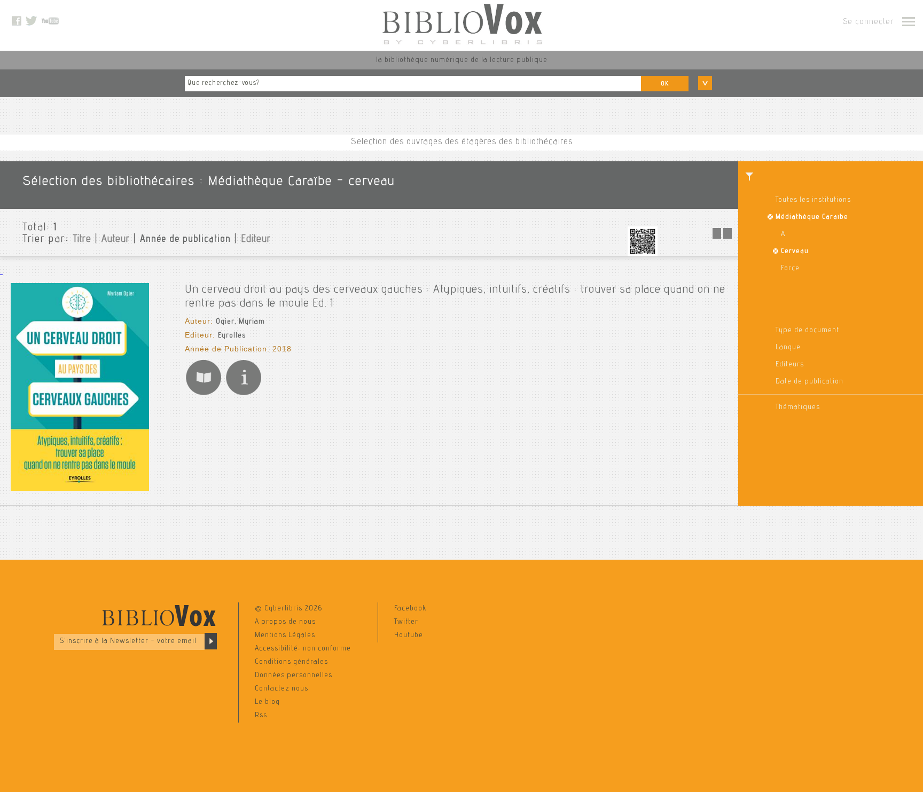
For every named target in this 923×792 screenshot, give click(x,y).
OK (665, 84)
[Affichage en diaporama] (723, 237)
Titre (82, 240)
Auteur (115, 240)
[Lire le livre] (203, 394)
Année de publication (185, 240)
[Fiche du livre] (243, 394)
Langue (788, 347)
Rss (261, 715)
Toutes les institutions (813, 200)
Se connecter (868, 22)
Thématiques (798, 407)
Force (790, 268)
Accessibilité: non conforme (303, 649)
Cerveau (795, 251)
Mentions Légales (285, 635)
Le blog (267, 702)
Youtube (408, 635)
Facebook (410, 609)
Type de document (807, 330)
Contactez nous (281, 689)
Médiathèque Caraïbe (812, 217)
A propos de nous (285, 622)
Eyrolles (232, 336)
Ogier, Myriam (240, 322)
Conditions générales (291, 662)
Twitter (406, 622)
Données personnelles (293, 675)
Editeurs (790, 364)
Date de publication (809, 382)
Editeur (256, 240)
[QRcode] (643, 254)
